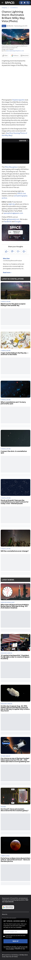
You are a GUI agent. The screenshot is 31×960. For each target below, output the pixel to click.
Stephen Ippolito (18, 100)
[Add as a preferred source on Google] (8, 907)
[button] (28, 2)
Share (6, 55)
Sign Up (16, 941)
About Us (4, 914)
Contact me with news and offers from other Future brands (15, 936)
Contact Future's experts (9, 918)
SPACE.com (21, 193)
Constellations (14, 7)
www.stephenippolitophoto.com (15, 50)
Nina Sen (11, 26)
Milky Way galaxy (11, 167)
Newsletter (26, 55)
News (4, 26)
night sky (11, 204)
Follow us (16, 55)
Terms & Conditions (10, 948)
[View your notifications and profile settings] (24, 2)
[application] (15, 150)
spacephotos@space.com (13, 213)
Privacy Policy (17, 947)
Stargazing (4, 7)
